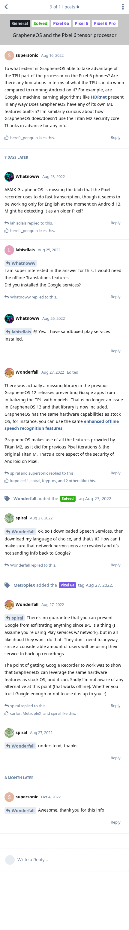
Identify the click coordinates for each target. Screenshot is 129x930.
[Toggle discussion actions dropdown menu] (123, 7)
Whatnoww (23, 263)
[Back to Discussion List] (6, 7)
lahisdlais (21, 332)
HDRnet (99, 97)
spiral (17, 618)
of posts (62, 7)
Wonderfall (23, 531)
